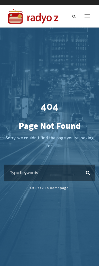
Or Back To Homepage (49, 187)
